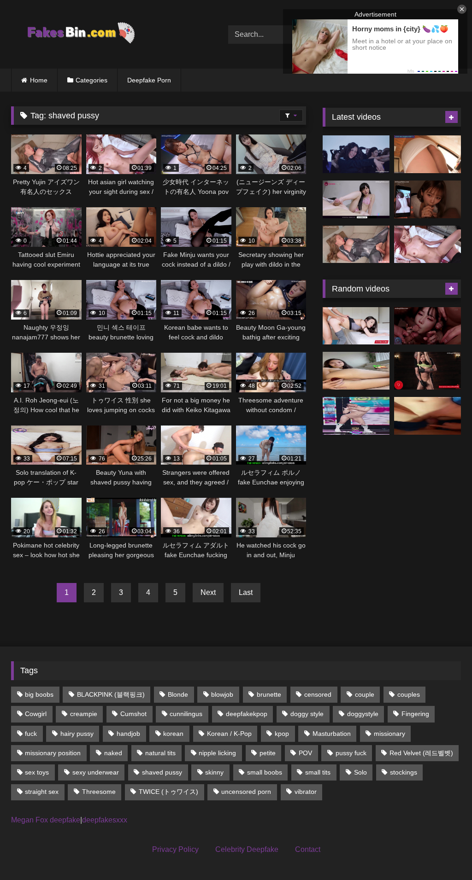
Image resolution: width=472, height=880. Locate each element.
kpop (282, 733)
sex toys (37, 772)
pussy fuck (351, 753)
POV (305, 753)
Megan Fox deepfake (45, 820)
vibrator (306, 791)
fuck (31, 733)
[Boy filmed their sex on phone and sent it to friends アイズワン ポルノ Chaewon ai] (427, 199)
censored (317, 694)
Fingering (415, 713)
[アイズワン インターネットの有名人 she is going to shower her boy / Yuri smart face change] (427, 154)
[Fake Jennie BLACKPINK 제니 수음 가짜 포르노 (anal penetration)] (356, 371)
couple (364, 694)
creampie (83, 713)
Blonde (178, 694)
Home (38, 80)
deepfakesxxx (104, 820)
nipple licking (217, 753)
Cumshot (133, 713)
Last (246, 592)
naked (113, 753)
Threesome (99, 791)
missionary (389, 733)
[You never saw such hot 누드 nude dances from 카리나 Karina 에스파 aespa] (356, 416)
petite (268, 753)
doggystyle (362, 713)
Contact (307, 849)
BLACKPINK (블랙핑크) (111, 694)
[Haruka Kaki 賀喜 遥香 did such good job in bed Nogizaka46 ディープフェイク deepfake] (356, 199)
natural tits (160, 753)
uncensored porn (246, 791)
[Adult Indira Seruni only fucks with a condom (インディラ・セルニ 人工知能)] (427, 416)
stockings (403, 772)
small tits (317, 772)
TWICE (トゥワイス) (168, 791)
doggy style (307, 713)
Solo (360, 772)
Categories (91, 80)
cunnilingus (186, 713)
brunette (269, 694)
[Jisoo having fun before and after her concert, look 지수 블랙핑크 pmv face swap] (356, 154)
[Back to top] (443, 853)
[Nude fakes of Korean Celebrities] (105, 34)
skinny (214, 772)
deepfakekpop (246, 713)
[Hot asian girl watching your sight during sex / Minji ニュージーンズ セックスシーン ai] (427, 244)
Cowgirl (36, 713)
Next (208, 592)
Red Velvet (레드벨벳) (421, 753)
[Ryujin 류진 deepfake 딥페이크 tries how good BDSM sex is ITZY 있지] (427, 371)
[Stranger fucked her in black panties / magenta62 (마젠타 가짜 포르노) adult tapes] (427, 326)
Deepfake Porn (149, 80)
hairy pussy (77, 733)
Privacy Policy (175, 849)
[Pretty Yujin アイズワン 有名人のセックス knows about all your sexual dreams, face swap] (356, 244)
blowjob (222, 694)
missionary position (53, 753)
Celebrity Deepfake (246, 849)
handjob (128, 733)
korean (173, 733)
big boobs (39, 694)
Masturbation (332, 733)
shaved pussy (162, 772)
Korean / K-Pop (229, 733)
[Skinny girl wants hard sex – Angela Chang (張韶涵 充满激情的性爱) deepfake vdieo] (356, 326)
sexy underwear (95, 772)
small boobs (264, 772)
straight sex (42, 791)
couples (408, 694)
